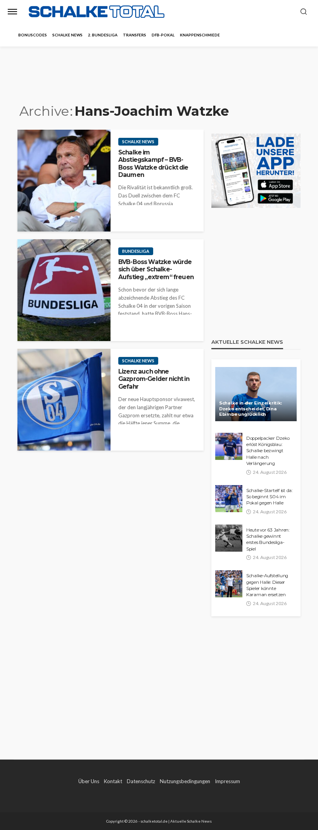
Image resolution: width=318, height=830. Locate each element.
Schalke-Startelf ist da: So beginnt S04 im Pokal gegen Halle (269, 497)
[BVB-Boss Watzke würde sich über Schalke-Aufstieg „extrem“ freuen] (64, 290)
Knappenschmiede (200, 35)
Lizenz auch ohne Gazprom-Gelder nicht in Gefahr (153, 379)
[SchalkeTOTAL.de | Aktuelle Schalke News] (96, 11)
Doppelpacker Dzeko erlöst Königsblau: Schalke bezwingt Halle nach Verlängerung (267, 451)
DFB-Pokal (163, 35)
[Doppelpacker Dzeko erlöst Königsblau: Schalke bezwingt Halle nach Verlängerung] (228, 446)
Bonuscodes (32, 35)
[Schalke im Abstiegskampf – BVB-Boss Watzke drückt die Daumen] (64, 181)
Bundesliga (135, 251)
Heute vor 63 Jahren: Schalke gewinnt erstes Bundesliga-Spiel (267, 539)
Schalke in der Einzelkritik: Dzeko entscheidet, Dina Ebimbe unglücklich (250, 408)
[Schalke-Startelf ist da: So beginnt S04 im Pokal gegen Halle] (228, 498)
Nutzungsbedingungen (185, 781)
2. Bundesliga (103, 35)
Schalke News (67, 35)
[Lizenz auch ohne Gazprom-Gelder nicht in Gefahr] (64, 400)
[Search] (303, 12)
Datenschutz (141, 781)
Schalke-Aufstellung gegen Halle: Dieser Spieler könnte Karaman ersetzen (267, 585)
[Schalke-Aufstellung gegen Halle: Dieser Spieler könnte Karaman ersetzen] (228, 583)
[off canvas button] (12, 11)
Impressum (227, 781)
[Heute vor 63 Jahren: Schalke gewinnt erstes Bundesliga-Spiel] (228, 538)
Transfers (134, 35)
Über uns (88, 781)
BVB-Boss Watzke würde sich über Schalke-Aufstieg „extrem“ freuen (156, 269)
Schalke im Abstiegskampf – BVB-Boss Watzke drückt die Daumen (153, 163)
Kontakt (113, 781)
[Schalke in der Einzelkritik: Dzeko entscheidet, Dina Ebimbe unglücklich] (256, 394)
